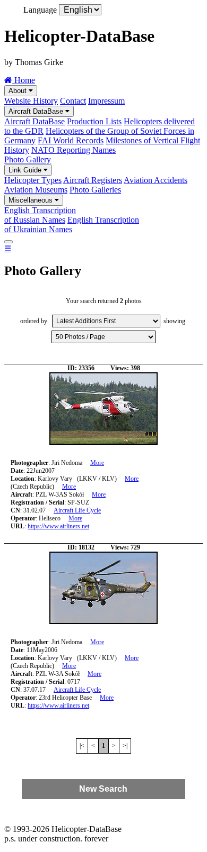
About (18, 91)
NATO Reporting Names (73, 149)
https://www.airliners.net (58, 526)
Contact (73, 100)
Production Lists (94, 121)
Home (23, 80)
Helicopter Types (33, 180)
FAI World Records (71, 140)
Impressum (106, 100)
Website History (31, 100)
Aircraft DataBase (36, 111)
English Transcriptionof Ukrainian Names (71, 224)
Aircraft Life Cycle (77, 510)
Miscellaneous (31, 200)
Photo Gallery (27, 159)
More (97, 462)
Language (40, 9)
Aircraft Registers (92, 180)
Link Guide (26, 170)
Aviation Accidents (155, 180)
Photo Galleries (95, 189)
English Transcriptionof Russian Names (40, 215)
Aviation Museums (35, 189)
